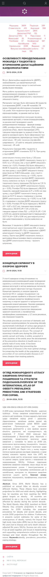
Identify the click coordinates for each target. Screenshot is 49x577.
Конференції (32, 41)
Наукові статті (23, 31)
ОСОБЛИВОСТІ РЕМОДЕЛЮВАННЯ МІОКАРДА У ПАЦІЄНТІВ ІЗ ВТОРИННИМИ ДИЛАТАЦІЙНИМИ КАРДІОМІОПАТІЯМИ (24, 63)
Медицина (13, 25)
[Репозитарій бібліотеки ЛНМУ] (24, 11)
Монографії (13, 38)
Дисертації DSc (15, 36)
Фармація (35, 28)
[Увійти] (46, 3)
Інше (24, 51)
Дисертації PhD (24, 33)
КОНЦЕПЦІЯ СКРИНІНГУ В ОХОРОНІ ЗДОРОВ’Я (18, 265)
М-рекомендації (34, 38)
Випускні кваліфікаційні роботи (24, 49)
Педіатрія (34, 25)
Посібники (13, 41)
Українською (14, 46)
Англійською (23, 43)
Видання (35, 46)
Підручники (35, 36)
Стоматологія (15, 28)
